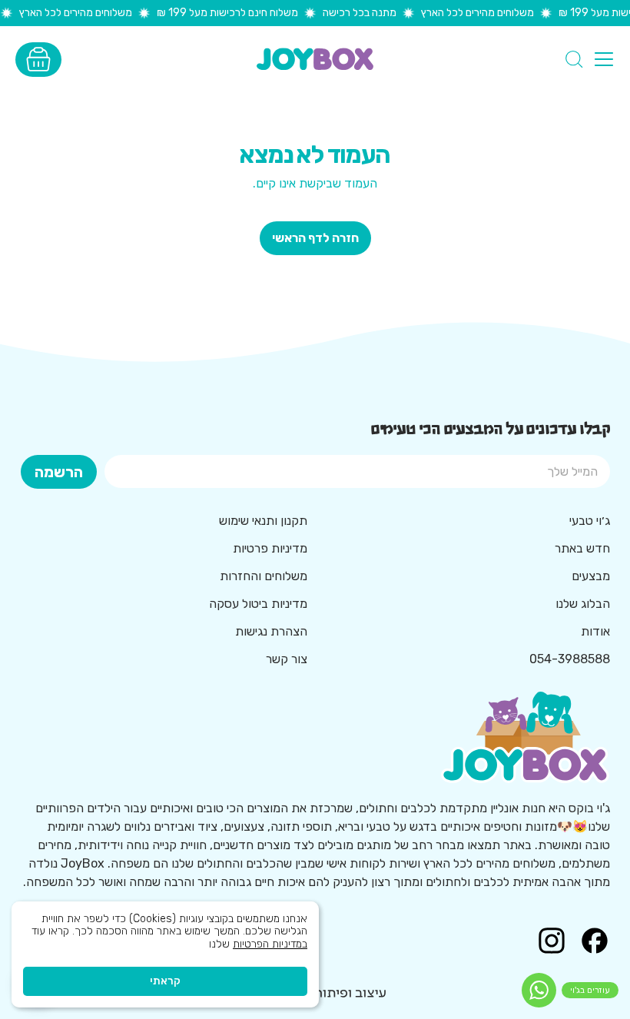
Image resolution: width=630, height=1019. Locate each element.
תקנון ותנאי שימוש (263, 520)
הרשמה (59, 472)
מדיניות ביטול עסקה (258, 603)
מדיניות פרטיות (270, 548)
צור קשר (286, 659)
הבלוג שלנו (582, 603)
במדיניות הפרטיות (270, 944)
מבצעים (591, 576)
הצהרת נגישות (271, 631)
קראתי (165, 980)
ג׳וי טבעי (589, 520)
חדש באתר (582, 548)
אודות (595, 631)
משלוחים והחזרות (263, 576)
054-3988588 (569, 659)
